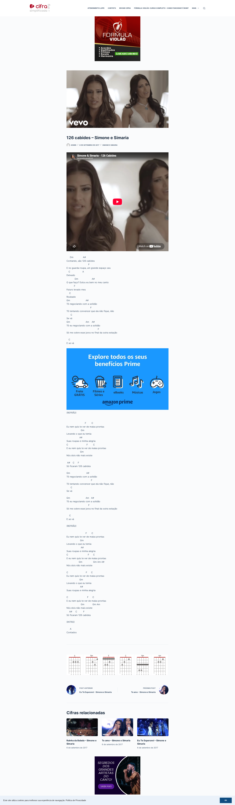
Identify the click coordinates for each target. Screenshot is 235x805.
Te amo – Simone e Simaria (116, 740)
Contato (112, 8)
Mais (194, 8)
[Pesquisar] (204, 8)
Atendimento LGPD (96, 8)
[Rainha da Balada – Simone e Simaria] (82, 727)
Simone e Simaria (110, 145)
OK (226, 800)
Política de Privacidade (76, 800)
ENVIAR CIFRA (125, 8)
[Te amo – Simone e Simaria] (117, 727)
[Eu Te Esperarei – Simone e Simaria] (152, 727)
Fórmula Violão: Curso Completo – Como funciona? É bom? (161, 8)
